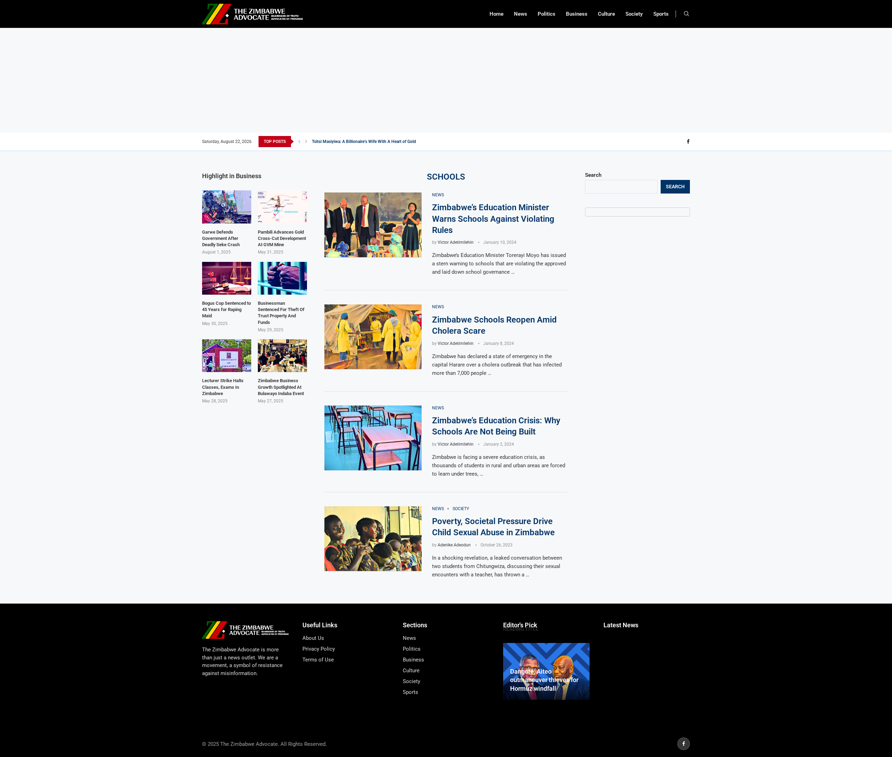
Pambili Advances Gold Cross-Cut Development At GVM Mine (282, 238)
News (520, 14)
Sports (661, 14)
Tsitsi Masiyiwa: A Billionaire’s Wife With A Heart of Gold (364, 141)
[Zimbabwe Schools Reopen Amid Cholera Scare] (373, 336)
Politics (546, 14)
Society (634, 14)
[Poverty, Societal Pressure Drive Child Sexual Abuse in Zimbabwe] (373, 538)
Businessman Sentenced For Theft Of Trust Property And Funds (281, 313)
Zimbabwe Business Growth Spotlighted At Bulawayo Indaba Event (281, 387)
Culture (606, 14)
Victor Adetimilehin (456, 242)
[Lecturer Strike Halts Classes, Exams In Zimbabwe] (226, 355)
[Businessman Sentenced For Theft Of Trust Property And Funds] (282, 278)
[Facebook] (688, 141)
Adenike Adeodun (454, 545)
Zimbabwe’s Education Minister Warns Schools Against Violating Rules (493, 219)
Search (593, 175)
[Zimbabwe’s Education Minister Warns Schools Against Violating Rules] (373, 224)
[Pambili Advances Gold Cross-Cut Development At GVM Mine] (282, 206)
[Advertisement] (446, 80)
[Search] (686, 14)
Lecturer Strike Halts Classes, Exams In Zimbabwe (223, 387)
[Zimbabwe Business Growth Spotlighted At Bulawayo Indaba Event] (282, 355)
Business (576, 14)
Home (496, 14)
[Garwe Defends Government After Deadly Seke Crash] (226, 206)
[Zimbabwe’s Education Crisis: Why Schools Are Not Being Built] (373, 438)
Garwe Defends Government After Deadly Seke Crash (221, 238)
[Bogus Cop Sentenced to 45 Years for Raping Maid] (226, 278)
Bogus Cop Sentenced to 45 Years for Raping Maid (226, 309)
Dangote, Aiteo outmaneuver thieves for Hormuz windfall (544, 680)
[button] (299, 141)
